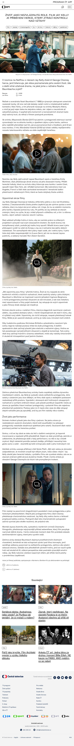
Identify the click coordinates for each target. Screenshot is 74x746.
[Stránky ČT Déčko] (44, 717)
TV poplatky (6, 692)
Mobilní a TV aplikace (9, 707)
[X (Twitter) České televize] (66, 679)
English (16, 737)
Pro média (39, 685)
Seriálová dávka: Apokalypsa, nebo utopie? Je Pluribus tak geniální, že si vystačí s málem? (18, 614)
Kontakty (39, 710)
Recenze (15, 27)
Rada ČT (39, 698)
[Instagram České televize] (54, 679)
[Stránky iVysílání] (33, 716)
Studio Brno (40, 692)
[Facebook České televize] (58, 679)
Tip (33, 27)
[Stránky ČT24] (6, 717)
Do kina (40, 27)
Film (8, 27)
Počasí (4, 701)
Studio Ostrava (41, 695)
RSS (70, 737)
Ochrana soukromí (26, 737)
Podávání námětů (42, 704)
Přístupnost (36, 737)
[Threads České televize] (70, 679)
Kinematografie (25, 27)
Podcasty (5, 698)
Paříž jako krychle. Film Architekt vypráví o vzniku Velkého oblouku (18, 655)
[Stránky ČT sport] (18, 717)
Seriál (4, 607)
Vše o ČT (5, 710)
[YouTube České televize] (62, 679)
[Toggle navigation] (3, 2)
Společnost (63, 27)
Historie (47, 27)
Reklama (39, 688)
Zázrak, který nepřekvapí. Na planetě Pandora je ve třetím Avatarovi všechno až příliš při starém (53, 616)
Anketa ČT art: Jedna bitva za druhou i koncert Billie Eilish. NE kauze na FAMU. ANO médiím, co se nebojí (54, 656)
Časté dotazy (40, 707)
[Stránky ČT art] (55, 717)
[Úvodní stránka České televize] (12, 677)
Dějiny (55, 27)
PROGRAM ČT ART (62, 2)
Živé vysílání (6, 688)
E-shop (4, 704)
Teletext (5, 695)
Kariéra (38, 701)
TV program (6, 685)
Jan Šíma (5, 95)
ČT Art (41, 648)
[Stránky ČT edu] (66, 716)
